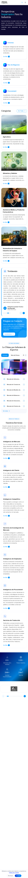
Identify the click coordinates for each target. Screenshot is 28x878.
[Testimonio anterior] (21, 313)
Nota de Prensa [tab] (15, 355)
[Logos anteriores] (3, 696)
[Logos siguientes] (25, 696)
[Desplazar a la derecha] (26, 355)
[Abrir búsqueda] (22, 2)
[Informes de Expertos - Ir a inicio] (4, 2)
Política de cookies (14, 872)
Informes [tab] (5, 355)
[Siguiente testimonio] (24, 313)
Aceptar (18, 875)
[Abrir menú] (25, 2)
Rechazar (10, 875)
